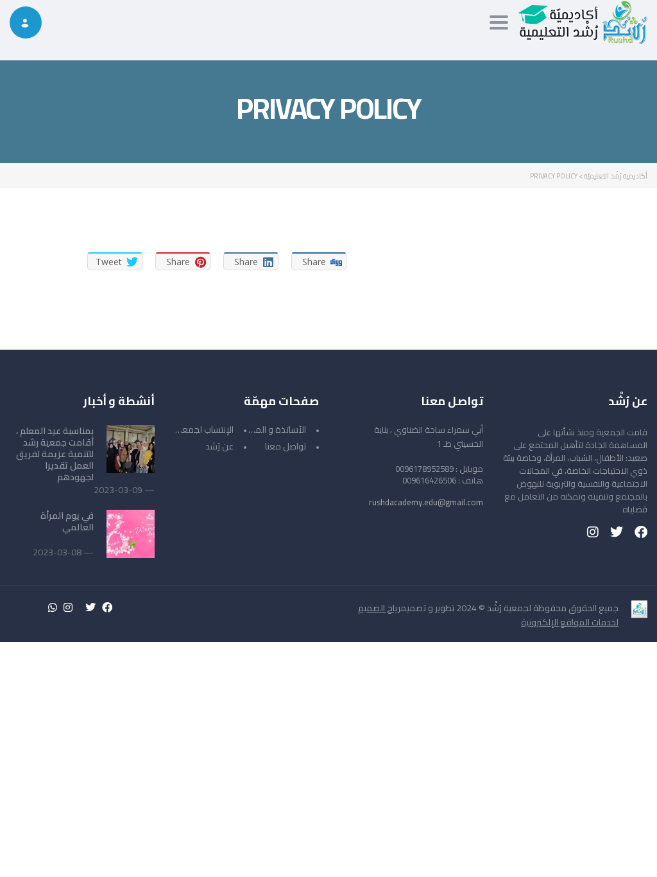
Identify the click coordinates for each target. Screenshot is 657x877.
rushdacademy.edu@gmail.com (426, 502)
